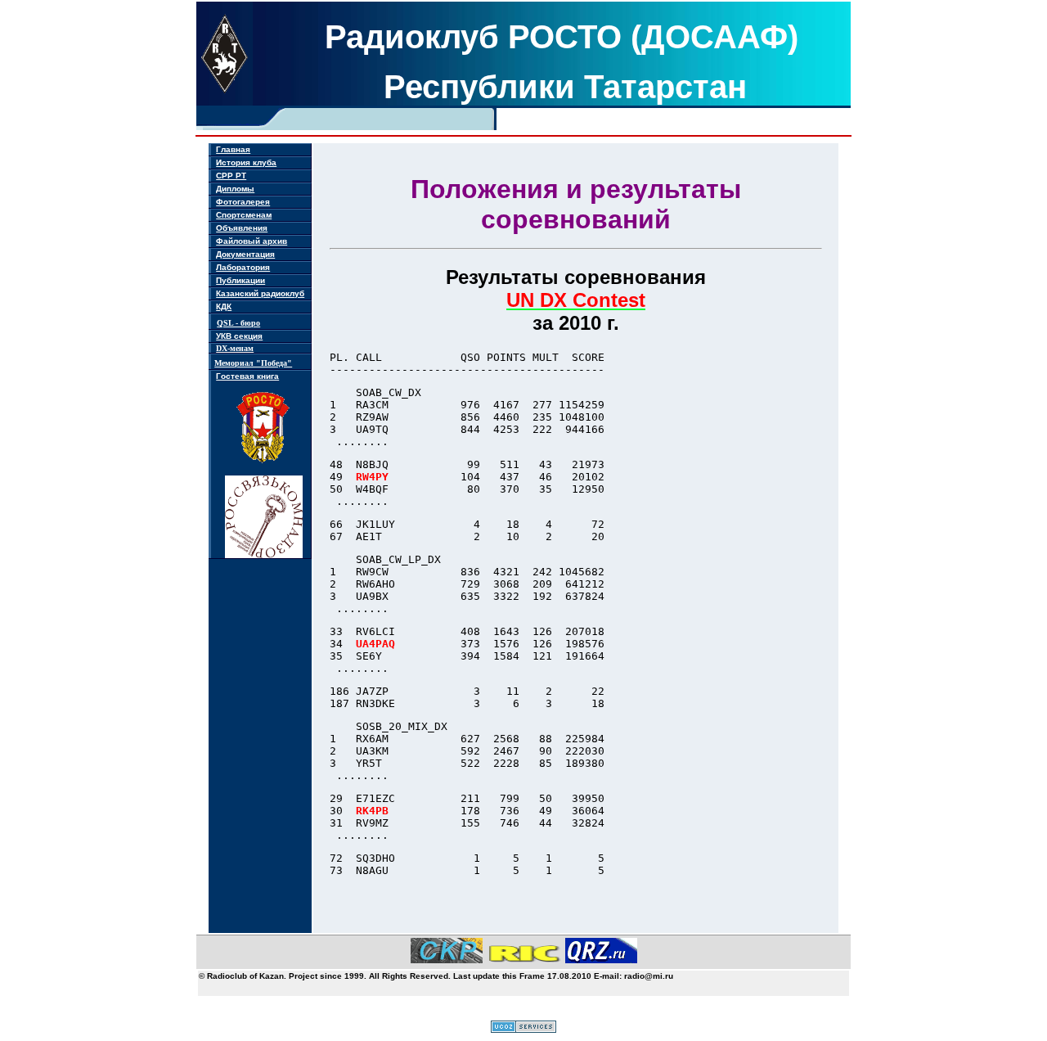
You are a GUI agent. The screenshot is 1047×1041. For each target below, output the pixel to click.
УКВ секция (239, 335)
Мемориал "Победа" (253, 362)
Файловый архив (251, 241)
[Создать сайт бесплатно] (523, 1029)
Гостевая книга (247, 376)
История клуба (246, 162)
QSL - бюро (238, 322)
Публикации (240, 280)
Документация (245, 254)
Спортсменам (244, 214)
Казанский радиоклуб (260, 293)
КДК (223, 306)
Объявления (241, 227)
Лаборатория (243, 267)
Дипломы (235, 188)
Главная (233, 149)
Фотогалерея (243, 201)
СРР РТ (231, 175)
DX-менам (235, 348)
